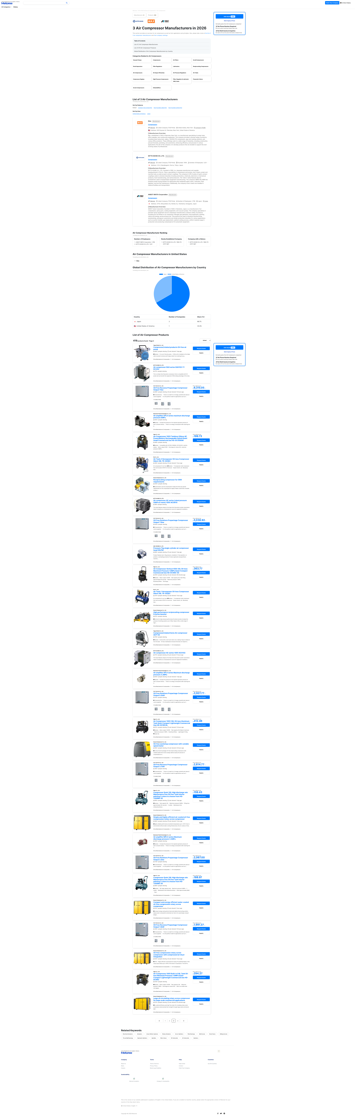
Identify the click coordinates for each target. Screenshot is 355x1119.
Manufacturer (156, 121)
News (122, 1066)
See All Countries (212, 1063)
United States (346, 3)
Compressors (152, 124)
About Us (123, 1063)
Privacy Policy (154, 1066)
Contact (181, 1066)
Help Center (182, 1063)
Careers (123, 1068)
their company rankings (161, 35)
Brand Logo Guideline (155, 1068)
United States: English (129, 1106)
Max (137, 261)
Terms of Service (154, 1063)
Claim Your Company (184, 1068)
